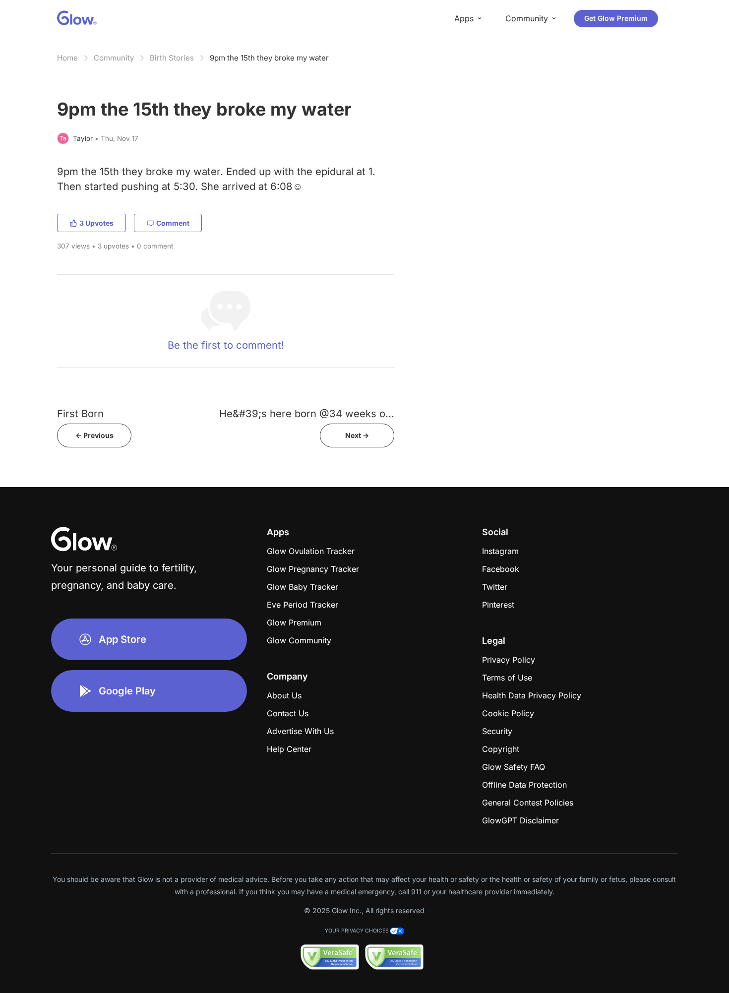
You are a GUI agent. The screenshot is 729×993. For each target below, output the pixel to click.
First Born (80, 413)
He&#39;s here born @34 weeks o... (306, 413)
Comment (172, 223)
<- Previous (94, 435)
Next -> (357, 435)
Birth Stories (172, 57)
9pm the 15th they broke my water (269, 57)
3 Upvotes (96, 223)
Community (114, 57)
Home (67, 57)
